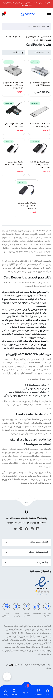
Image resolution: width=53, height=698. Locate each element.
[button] (14, 692)
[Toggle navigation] (49, 14)
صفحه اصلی (46, 37)
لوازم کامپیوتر (30, 37)
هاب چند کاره (14, 37)
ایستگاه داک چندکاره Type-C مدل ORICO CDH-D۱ (40, 125)
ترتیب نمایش (39, 52)
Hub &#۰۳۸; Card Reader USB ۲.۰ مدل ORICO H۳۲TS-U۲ (40, 165)
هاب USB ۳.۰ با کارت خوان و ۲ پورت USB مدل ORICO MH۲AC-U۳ (13, 85)
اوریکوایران (13, 664)
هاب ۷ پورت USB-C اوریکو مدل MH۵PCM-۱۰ (40, 84)
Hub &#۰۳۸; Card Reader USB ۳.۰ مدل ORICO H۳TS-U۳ (26, 206)
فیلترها (16, 52)
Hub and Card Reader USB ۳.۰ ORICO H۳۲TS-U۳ (13, 165)
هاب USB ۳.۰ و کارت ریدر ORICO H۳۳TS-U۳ (14, 125)
